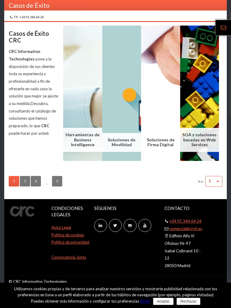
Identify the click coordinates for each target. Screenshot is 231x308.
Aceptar (163, 301)
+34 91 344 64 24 (185, 221)
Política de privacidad (70, 242)
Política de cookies (67, 235)
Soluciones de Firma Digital (160, 142)
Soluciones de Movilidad (121, 142)
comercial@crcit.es (185, 228)
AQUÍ (145, 301)
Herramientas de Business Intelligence (83, 139)
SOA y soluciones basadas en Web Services (199, 139)
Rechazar (188, 301)
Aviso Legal (61, 227)
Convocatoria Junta (68, 257)
